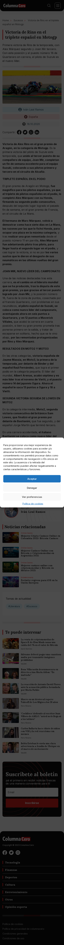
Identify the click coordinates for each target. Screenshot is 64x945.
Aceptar (32, 478)
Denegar (32, 487)
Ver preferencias (32, 496)
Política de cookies (32, 503)
